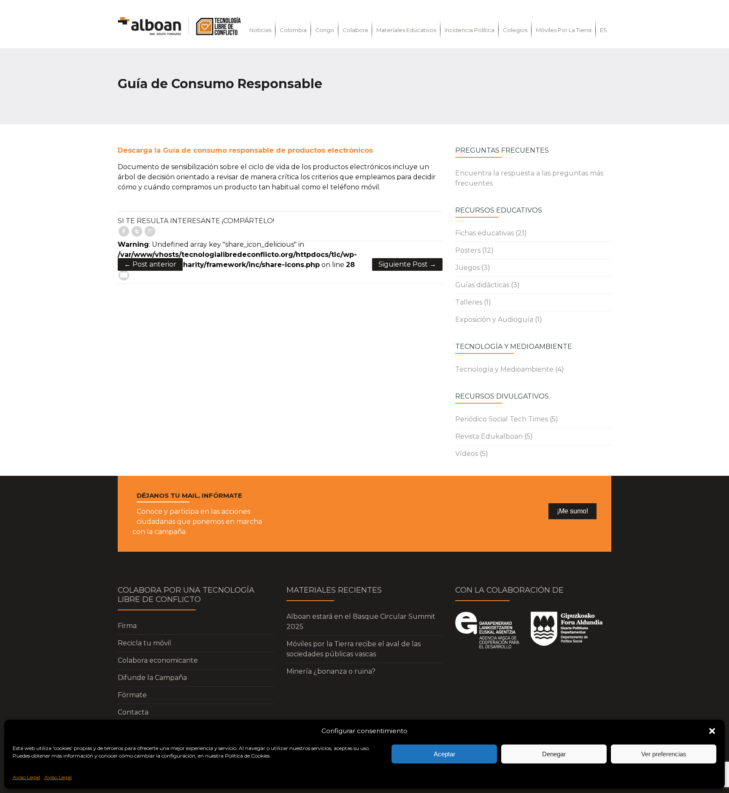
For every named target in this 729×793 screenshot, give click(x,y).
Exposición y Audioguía (494, 320)
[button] (712, 731)
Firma (127, 626)
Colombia (293, 30)
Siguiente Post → (407, 264)
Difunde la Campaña (152, 678)
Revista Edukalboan (489, 436)
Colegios (515, 30)
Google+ (150, 231)
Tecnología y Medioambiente (504, 369)
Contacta (133, 712)
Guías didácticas (482, 285)
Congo (324, 30)
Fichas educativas (484, 233)
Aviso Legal (26, 777)
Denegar (554, 754)
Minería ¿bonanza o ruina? (330, 671)
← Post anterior (150, 264)
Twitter (137, 231)
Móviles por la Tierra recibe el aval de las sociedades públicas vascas (353, 649)
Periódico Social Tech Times (501, 419)
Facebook (124, 231)
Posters (468, 250)
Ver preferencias (663, 754)
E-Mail (124, 275)
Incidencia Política (469, 30)
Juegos (467, 268)
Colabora (355, 30)
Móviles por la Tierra (563, 30)
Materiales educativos (406, 30)
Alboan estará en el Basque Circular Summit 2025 (360, 621)
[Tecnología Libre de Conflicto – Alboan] (179, 26)
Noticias (260, 30)
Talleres (468, 302)
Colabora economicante (158, 660)
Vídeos (466, 454)
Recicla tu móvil (144, 643)
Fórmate (132, 695)
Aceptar (444, 754)
